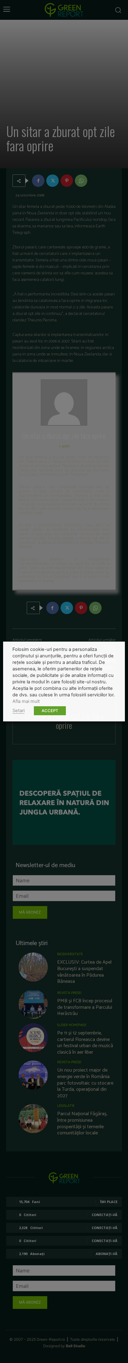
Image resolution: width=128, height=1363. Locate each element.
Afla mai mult (26, 701)
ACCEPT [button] (50, 710)
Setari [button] (18, 710)
